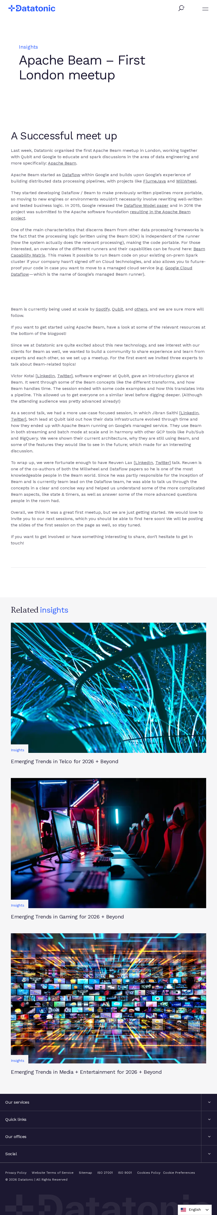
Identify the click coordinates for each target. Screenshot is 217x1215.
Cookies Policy (148, 1173)
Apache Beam (62, 163)
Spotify (103, 309)
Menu (205, 9)
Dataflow (71, 174)
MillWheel (186, 181)
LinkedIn (46, 375)
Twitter (64, 375)
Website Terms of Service (53, 1173)
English (195, 1210)
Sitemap (85, 1173)
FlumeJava (154, 181)
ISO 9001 (125, 1173)
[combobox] (195, 1210)
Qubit (117, 309)
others (140, 309)
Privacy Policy (15, 1173)
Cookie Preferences (179, 1173)
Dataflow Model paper (146, 205)
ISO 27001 (105, 1173)
